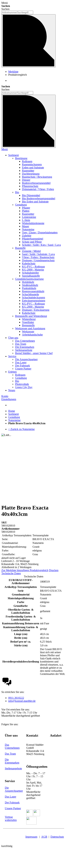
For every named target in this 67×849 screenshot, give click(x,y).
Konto (4, 396)
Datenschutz (57, 836)
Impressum (31, 836)
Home (11, 410)
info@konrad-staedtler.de (22, 700)
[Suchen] (28, 40)
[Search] (28, 121)
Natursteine (14, 420)
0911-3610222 (16, 697)
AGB (44, 836)
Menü (4, 149)
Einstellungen (8, 399)
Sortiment (13, 414)
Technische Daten (11, 573)
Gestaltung (14, 417)
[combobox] (17, 12)
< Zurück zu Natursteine (21, 429)
